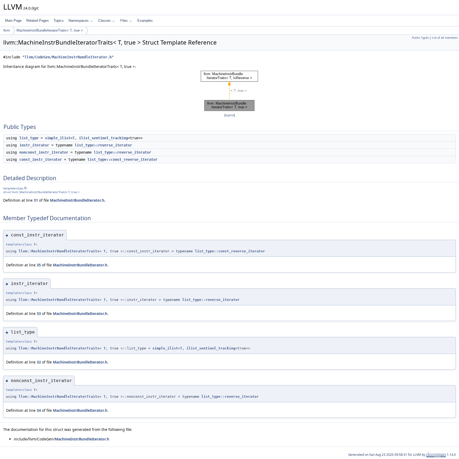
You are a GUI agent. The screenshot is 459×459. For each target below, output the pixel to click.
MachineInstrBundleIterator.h (77, 200)
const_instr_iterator (40, 159)
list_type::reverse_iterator (103, 145)
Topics (59, 21)
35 (39, 264)
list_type (29, 138)
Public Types (420, 38)
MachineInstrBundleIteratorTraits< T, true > (49, 30)
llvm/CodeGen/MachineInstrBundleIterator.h (68, 57)
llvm (6, 30)
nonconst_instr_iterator (43, 152)
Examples (145, 21)
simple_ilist (57, 138)
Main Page (13, 21)
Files (124, 21)
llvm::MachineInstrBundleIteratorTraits (59, 251)
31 (36, 200)
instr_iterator (34, 145)
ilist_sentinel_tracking (103, 138)
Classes (104, 21)
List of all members (445, 38)
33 (39, 313)
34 (39, 410)
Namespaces (79, 21)
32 (39, 362)
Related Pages (37, 21)
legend (229, 115)
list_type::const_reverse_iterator (122, 159)
